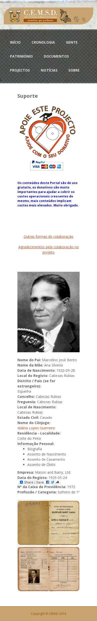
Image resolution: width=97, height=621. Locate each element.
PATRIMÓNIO (21, 56)
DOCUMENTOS (56, 56)
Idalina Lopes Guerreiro (36, 428)
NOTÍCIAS (49, 70)
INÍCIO (15, 42)
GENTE (72, 42)
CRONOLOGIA (43, 42)
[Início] (48, 15)
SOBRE (74, 70)
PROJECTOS (20, 70)
